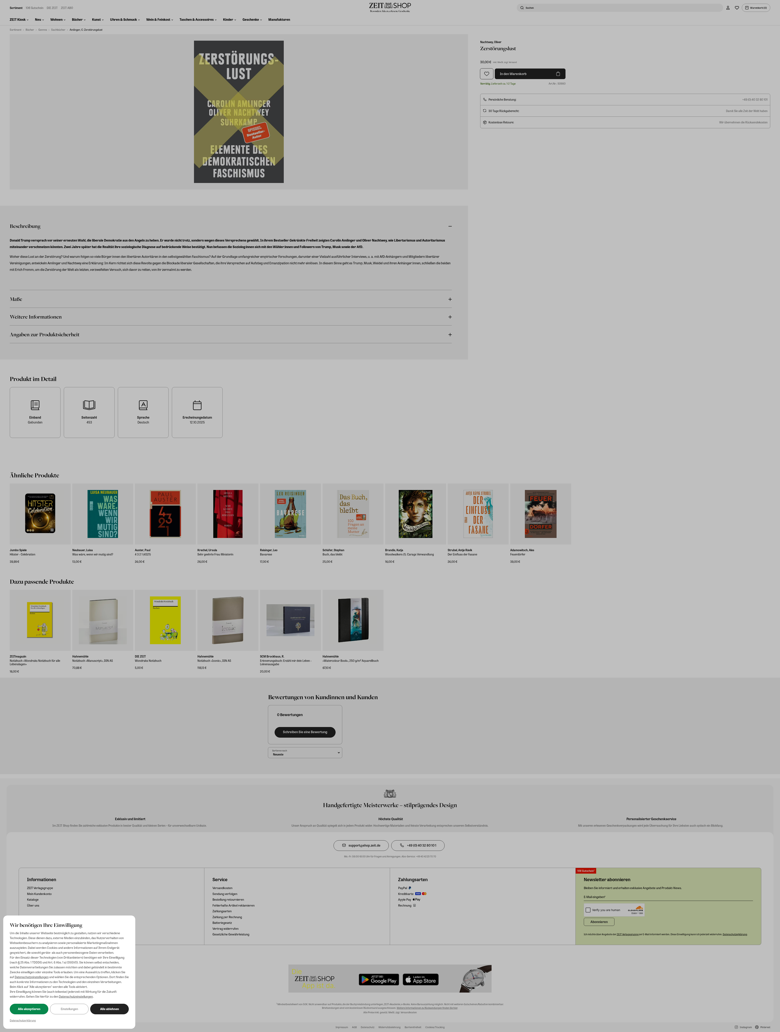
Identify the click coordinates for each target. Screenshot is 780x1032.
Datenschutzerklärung (23, 1020)
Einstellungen (69, 1009)
